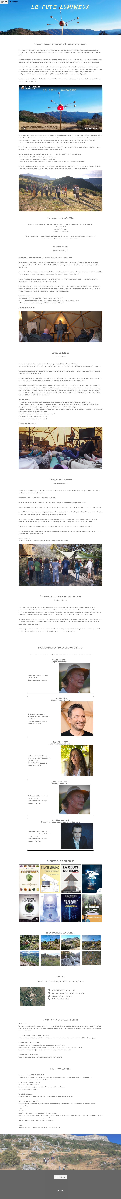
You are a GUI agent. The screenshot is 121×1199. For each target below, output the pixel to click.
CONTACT (14, 2)
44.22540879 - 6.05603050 (65, 990)
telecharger (43, 680)
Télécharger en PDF (75, 407)
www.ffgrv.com (42, 416)
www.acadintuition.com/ (47, 414)
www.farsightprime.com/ (39, 418)
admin (60, 1190)
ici (35, 307)
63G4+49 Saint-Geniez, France (75, 993)
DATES (5, 2)
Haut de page (62, 1177)
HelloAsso (38, 723)
